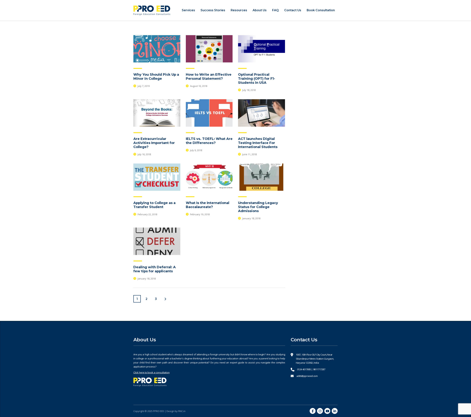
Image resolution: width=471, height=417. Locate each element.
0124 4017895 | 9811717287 (311, 369)
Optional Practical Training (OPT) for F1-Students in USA (256, 79)
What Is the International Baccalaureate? (207, 205)
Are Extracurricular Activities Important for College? (154, 143)
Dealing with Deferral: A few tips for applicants (154, 269)
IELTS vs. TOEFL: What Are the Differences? (209, 141)
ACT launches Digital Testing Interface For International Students (257, 143)
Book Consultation (321, 10)
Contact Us (292, 10)
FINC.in (181, 411)
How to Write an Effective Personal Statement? (208, 77)
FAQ (275, 10)
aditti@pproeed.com (307, 376)
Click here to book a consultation (151, 372)
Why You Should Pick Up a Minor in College (156, 77)
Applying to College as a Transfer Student (154, 205)
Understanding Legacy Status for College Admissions (258, 207)
